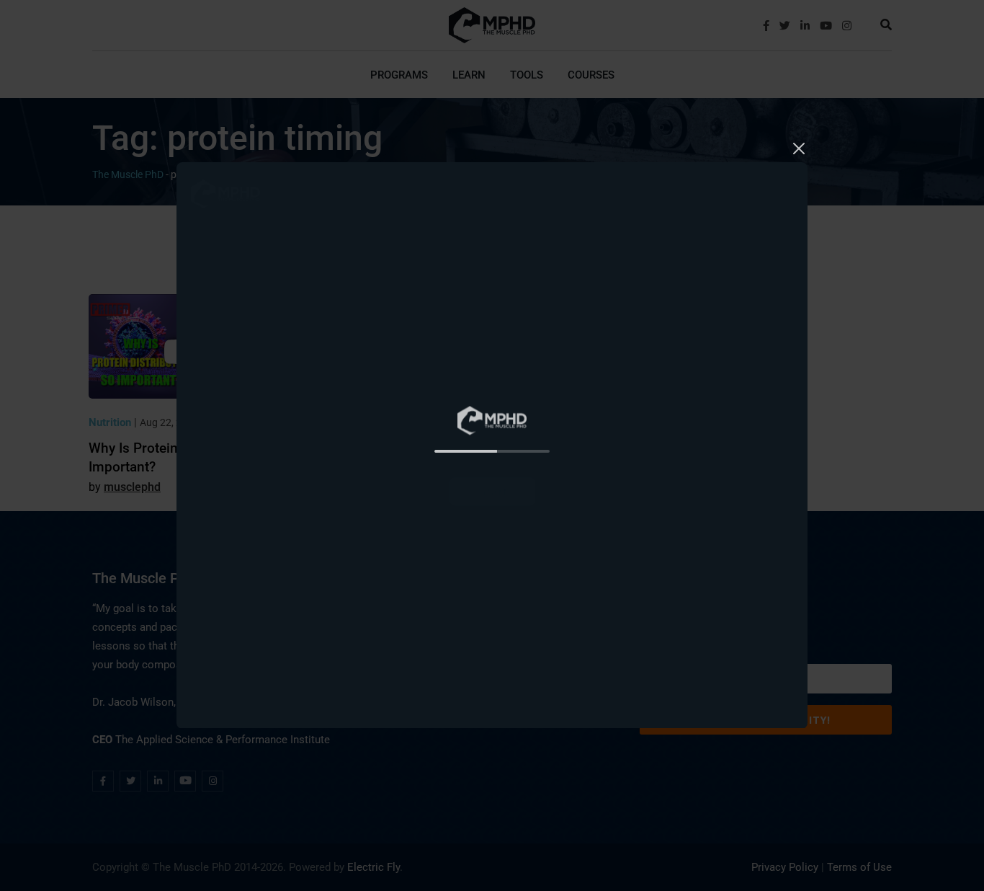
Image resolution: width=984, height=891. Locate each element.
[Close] (799, 146)
